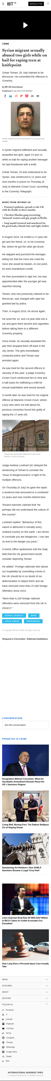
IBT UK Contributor (14, 87)
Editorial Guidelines (37, 639)
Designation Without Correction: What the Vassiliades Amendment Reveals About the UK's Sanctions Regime (23, 782)
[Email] (32, 96)
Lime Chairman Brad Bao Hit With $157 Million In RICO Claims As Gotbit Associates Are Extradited (25, 921)
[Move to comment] (37, 96)
